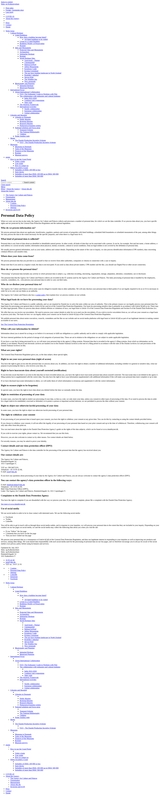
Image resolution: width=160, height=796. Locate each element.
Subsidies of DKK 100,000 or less (27, 170)
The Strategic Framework (29, 105)
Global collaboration (31, 113)
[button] (80, 228)
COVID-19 (10, 16)
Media (12, 138)
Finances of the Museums (24, 151)
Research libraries (26, 124)
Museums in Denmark (23, 147)
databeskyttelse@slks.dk (16, 485)
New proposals (29, 81)
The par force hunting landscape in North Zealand (42, 73)
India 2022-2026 (30, 98)
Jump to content (7, 2)
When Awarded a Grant (19, 168)
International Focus (17, 90)
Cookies (13, 203)
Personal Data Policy (18, 205)
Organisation (10, 197)
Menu (3, 187)
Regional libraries (26, 121)
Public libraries (25, 119)
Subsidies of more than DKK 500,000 (29, 176)
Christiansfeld (29, 62)
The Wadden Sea (30, 79)
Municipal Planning (27, 88)
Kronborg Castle (30, 69)
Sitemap (13, 208)
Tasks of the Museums (23, 149)
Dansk (8, 27)
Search (3, 180)
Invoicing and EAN (13, 210)
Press (7, 23)
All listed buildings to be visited (36, 39)
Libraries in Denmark (23, 117)
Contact (8, 25)
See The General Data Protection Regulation (17, 324)
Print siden (9, 8)
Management (10, 199)
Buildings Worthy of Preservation (32, 44)
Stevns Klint (28, 77)
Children (23, 134)
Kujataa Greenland (31, 71)
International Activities (28, 107)
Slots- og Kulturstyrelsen (10, 4)
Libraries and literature (18, 115)
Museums (13, 145)
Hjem (3, 189)
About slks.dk (26, 189)
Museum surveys (21, 155)
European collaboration (33, 111)
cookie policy (41, 295)
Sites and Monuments (23, 48)
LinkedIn (13, 575)
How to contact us (21, 166)
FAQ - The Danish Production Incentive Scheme (38, 142)
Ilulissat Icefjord (30, 65)
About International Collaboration (27, 92)
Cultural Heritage (16, 33)
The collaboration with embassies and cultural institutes (40, 96)
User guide (19, 164)
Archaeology (24, 52)
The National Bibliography (30, 132)
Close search (5, 185)
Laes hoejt (9, 12)
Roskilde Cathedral (31, 75)
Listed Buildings (21, 35)
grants (8, 157)
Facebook (14, 579)
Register (23, 46)
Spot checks (19, 172)
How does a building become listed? (33, 37)
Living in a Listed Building (30, 41)
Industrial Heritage (26, 86)
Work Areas (10, 31)
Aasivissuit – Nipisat (32, 60)
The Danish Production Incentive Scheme (30, 140)
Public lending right (22, 136)
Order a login (20, 161)
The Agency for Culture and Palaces (19, 195)
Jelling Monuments (31, 67)
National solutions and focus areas (27, 128)
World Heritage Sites (27, 58)
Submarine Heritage (27, 54)
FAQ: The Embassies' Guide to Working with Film (38, 94)
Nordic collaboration (32, 109)
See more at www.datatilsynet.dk (13, 504)
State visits (28, 102)
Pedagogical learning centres (30, 126)
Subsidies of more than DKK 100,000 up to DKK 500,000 (37, 174)
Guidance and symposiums (34, 100)
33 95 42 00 (10, 560)
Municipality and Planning (25, 84)
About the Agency (12, 19)
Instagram (14, 577)
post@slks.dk (12, 472)
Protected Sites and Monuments (31, 50)
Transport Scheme (26, 130)
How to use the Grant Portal (20, 159)
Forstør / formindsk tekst (15, 10)
